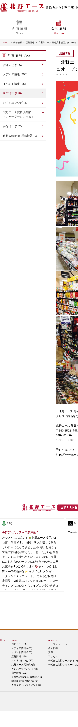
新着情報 (17, 42)
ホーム (6, 42)
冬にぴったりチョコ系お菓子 (20, 532)
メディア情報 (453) (15, 74)
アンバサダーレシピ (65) (18, 114)
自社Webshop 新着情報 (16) (21, 135)
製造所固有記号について (24, 681)
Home (3, 640)
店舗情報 (30, 42)
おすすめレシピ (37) (16, 102)
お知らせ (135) (12, 65)
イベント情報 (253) (15, 83)
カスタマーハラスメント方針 (27, 685)
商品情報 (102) (12, 126)
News (14, 640)
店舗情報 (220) (12, 93)
